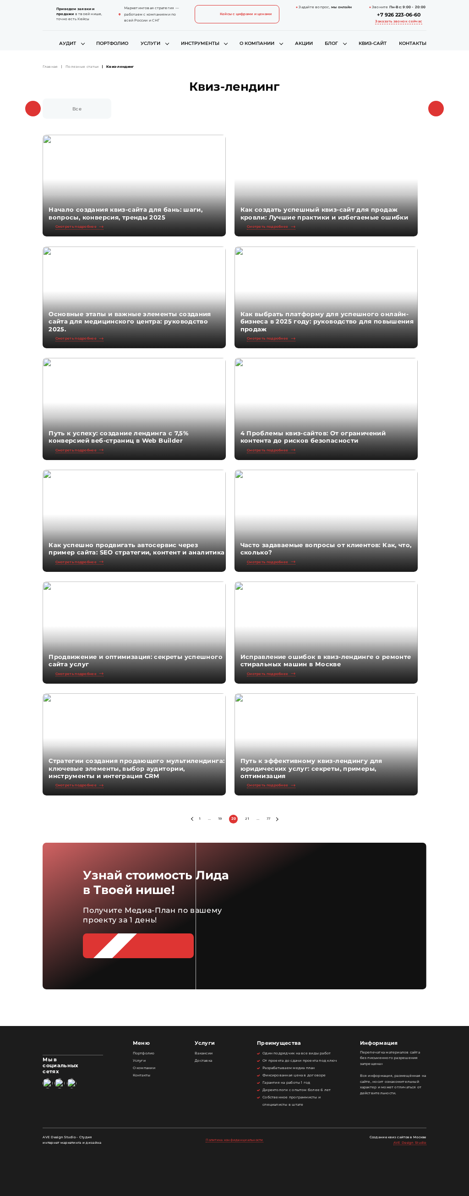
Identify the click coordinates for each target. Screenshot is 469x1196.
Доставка (203, 1061)
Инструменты (200, 43)
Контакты (412, 43)
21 (247, 819)
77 (268, 819)
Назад (193, 819)
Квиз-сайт (373, 43)
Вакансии (204, 1053)
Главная (50, 67)
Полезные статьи (81, 67)
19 (220, 819)
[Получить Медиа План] (138, 945)
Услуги (150, 43)
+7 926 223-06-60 (398, 15)
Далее (276, 819)
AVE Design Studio (409, 1143)
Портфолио (112, 43)
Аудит (67, 43)
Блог (331, 43)
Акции (304, 43)
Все (77, 108)
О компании (257, 43)
